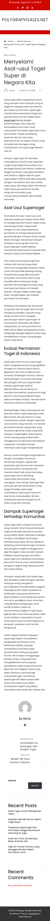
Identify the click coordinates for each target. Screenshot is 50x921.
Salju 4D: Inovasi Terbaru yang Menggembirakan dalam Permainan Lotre (23, 849)
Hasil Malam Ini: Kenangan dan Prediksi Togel (29, 744)
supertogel (9, 120)
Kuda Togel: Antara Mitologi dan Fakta (24, 812)
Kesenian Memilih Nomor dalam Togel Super (24, 821)
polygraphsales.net (25, 20)
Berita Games (10, 55)
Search (12, 780)
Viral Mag (33, 913)
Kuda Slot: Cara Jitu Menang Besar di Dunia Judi (22, 840)
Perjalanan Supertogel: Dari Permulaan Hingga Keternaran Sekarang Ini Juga (24, 830)
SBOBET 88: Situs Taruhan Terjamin (19, 759)
